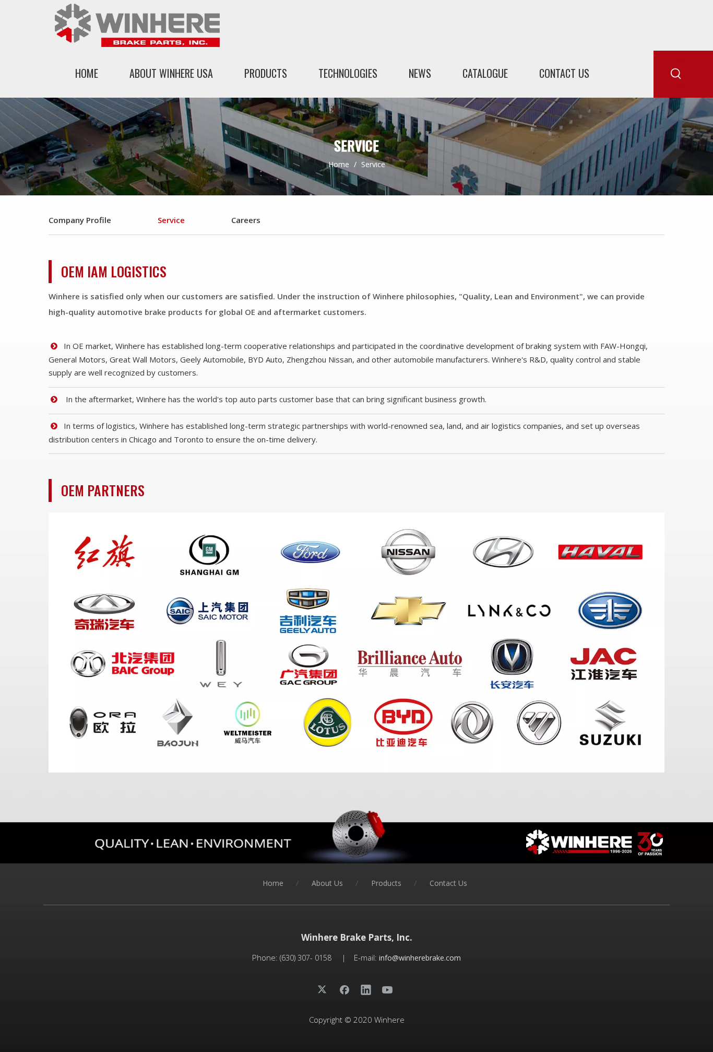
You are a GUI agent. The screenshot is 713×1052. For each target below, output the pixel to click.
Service (171, 220)
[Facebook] (344, 989)
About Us (327, 883)
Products (386, 883)
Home (273, 883)
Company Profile (80, 220)
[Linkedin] (366, 989)
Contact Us (448, 883)
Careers (245, 220)
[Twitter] (323, 989)
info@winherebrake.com (420, 958)
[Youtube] (387, 989)
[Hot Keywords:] (676, 74)
